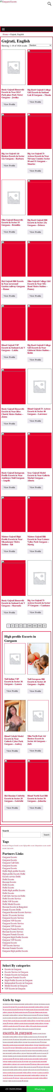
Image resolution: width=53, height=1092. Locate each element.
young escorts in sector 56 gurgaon (18, 1081)
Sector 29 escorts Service (13, 915)
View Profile (9, 104)
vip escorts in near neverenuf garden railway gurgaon (29, 1075)
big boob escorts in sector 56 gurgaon (24, 1012)
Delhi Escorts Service (11, 898)
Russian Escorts (9, 882)
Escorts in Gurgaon (8, 845)
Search (5, 830)
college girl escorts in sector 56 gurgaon (29, 1029)
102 (39, 626)
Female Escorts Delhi (11, 909)
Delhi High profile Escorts (13, 870)
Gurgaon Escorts (9, 857)
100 (29, 626)
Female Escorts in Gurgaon (16, 974)
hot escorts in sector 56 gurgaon (37, 1042)
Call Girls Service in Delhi (13, 895)
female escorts (18, 845)
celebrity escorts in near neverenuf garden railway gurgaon (31, 1023)
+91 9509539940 (13, 1089)
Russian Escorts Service (12, 931)
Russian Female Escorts (12, 948)
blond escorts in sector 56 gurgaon (33, 1015)
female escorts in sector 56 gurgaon (34, 1037)
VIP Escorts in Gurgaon (15, 988)
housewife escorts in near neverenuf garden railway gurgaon (20, 1045)
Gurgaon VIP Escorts (11, 920)
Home (5, 34)
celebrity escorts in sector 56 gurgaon (14, 1026)
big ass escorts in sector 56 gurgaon (13, 1009)
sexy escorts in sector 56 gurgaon (27, 1064)
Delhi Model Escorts (11, 904)
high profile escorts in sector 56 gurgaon (31, 1039)
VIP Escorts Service (11, 945)
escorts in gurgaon (17, 1032)
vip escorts (10, 848)
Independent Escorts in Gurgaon (18, 982)
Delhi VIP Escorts (10, 901)
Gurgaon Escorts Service (13, 917)
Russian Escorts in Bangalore (15, 906)
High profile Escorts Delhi (13, 873)
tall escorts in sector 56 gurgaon (37, 1069)
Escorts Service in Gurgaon (16, 972)
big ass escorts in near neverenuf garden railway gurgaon (32, 1007)
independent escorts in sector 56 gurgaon (20, 1050)
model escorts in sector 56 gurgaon (18, 1061)
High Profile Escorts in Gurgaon (18, 980)
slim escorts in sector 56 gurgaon (33, 1067)
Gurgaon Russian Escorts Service (16, 912)
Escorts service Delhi (11, 876)
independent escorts (40, 845)
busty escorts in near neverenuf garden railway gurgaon (24, 1020)
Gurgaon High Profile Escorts (15, 937)
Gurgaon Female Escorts (13, 928)
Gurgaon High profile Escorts (15, 950)
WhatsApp (40, 1089)
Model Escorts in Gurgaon (16, 985)
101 (34, 626)
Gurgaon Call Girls (10, 862)
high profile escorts (29, 845)
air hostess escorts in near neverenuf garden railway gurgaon (20, 1004)
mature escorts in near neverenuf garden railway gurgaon (25, 1056)
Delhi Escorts (8, 879)
